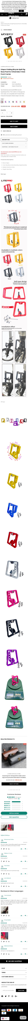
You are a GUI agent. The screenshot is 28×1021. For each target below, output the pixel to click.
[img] (4, 842)
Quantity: (3, 110)
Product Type (4, 84)
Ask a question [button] (14, 817)
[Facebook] (3, 996)
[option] (14, 18)
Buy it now (14, 126)
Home (2, 22)
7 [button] (16, 61)
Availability (3, 82)
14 (3, 135)
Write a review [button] (14, 813)
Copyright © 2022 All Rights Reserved (10, 1005)
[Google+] (16, 996)
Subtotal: (3, 116)
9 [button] (19, 61)
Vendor (2, 86)
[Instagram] (13, 996)
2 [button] (8, 61)
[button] (4, 77)
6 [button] (14, 61)
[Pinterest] (9, 996)
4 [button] (11, 61)
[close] (26, 6)
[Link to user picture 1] (4, 910)
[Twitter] (6, 996)
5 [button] (13, 61)
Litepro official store (7, 66)
